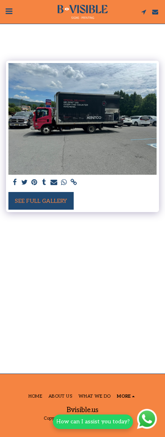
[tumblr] (44, 182)
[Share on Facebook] (14, 182)
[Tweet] (24, 182)
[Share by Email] (54, 182)
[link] (73, 182)
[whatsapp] (64, 182)
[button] (9, 11)
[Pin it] (34, 182)
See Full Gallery (41, 201)
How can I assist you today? (93, 421)
